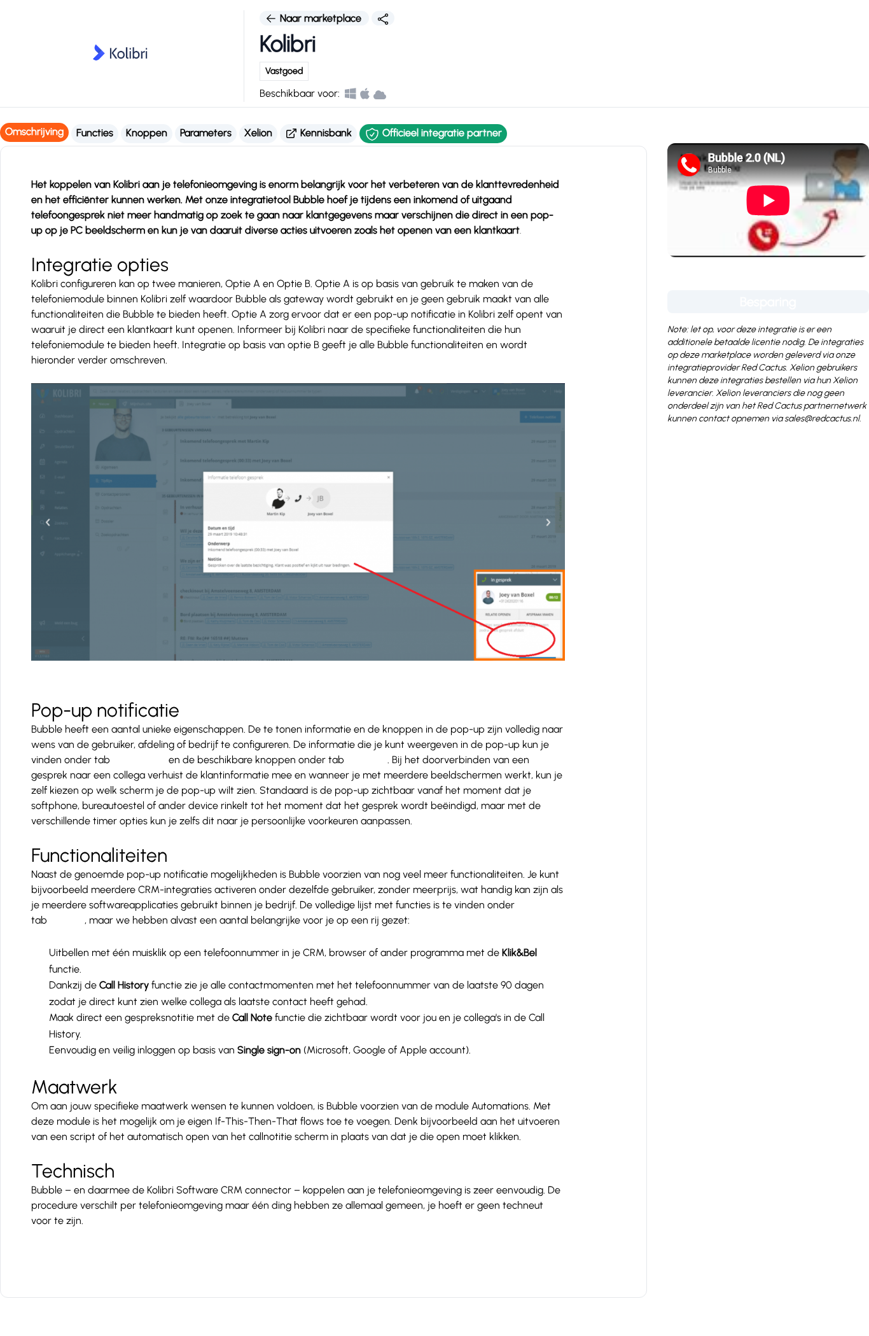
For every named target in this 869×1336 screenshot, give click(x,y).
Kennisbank (325, 133)
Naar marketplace (320, 18)
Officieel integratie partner (441, 133)
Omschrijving (34, 131)
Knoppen (146, 133)
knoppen (367, 760)
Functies (94, 133)
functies (67, 920)
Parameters (206, 133)
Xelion (258, 133)
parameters (139, 760)
